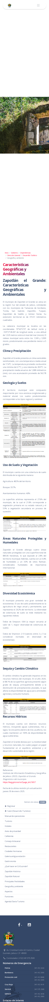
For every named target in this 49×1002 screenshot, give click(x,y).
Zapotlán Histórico (13, 871)
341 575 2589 (39, 989)
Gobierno (14, 253)
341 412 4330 (39, 994)
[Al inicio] (10, 5)
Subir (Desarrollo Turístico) (18, 811)
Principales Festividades (15, 881)
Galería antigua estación (15, 856)
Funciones (9, 896)
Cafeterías (9, 836)
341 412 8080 (39, 977)
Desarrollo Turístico (30, 255)
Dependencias (25, 253)
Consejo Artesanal (12, 841)
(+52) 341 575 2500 (26, 958)
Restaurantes (10, 846)
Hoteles (8, 826)
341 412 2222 (39, 968)
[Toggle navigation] (38, 5)
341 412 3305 (39, 972)
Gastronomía (10, 861)
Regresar (11, 806)
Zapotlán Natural (12, 876)
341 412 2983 (39, 996)
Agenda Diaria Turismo (14, 901)
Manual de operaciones (15, 816)
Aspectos (8, 891)
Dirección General (13, 255)
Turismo (8, 821)
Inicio (7, 253)
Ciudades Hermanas (13, 851)
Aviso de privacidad (13, 831)
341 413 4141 (39, 984)
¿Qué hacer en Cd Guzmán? (16, 866)
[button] (20, 925)
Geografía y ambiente (14, 886)
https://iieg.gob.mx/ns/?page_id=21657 (19, 782)
